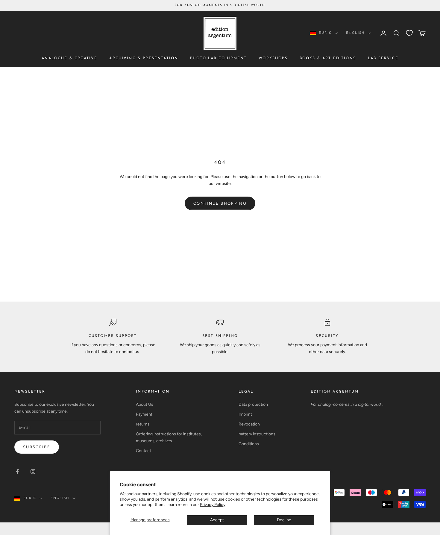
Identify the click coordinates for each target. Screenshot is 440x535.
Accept (217, 519)
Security (327, 336)
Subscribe (36, 447)
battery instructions (257, 434)
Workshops (273, 58)
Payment (144, 414)
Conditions (249, 443)
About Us (144, 404)
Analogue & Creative (69, 58)
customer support (113, 336)
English (355, 33)
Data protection (253, 404)
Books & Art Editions (328, 58)
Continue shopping (220, 203)
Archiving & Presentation (143, 58)
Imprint (245, 414)
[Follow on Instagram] (33, 472)
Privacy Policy (212, 504)
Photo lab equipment (218, 58)
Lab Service (383, 58)
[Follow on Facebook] (17, 472)
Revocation (249, 424)
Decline (284, 519)
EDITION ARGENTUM (335, 391)
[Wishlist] (409, 33)
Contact (143, 450)
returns (143, 424)
